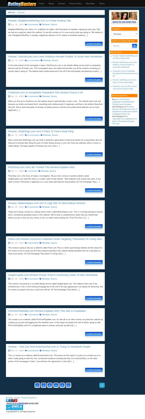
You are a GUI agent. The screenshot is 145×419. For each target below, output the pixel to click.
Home (41, 3)
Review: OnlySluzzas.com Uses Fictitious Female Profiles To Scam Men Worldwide (55, 56)
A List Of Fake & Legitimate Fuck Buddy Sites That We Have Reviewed (123, 101)
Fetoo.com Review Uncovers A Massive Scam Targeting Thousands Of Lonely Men (55, 239)
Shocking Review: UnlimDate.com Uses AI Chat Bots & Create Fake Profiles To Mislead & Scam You (124, 110)
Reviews (46, 24)
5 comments (32, 206)
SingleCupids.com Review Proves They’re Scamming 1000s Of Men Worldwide (53, 275)
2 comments (32, 96)
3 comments (32, 242)
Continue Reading (94, 44)
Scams (54, 24)
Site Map (9, 397)
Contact (61, 3)
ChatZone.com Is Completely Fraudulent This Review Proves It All (45, 92)
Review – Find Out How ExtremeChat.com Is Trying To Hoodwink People (49, 346)
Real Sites (90, 3)
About (51, 3)
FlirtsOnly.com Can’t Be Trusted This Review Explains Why (41, 167)
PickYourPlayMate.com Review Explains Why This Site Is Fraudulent (47, 311)
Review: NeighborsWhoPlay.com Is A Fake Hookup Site (39, 20)
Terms (102, 3)
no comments (33, 60)
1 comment (32, 170)
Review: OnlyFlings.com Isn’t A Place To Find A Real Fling (40, 131)
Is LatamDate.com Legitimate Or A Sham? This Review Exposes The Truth (124, 120)
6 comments (32, 24)
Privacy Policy (75, 3)
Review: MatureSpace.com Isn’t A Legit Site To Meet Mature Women (46, 203)
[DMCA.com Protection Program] (14, 407)
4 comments (32, 314)
